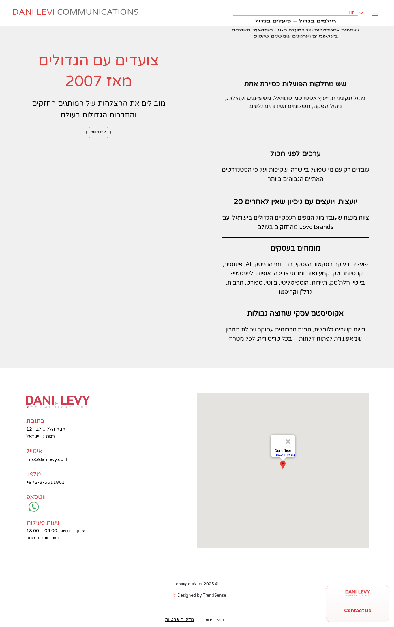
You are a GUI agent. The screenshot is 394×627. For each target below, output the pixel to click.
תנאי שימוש (214, 619)
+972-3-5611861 (45, 482)
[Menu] (375, 13)
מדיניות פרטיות (179, 619)
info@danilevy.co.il (46, 459)
